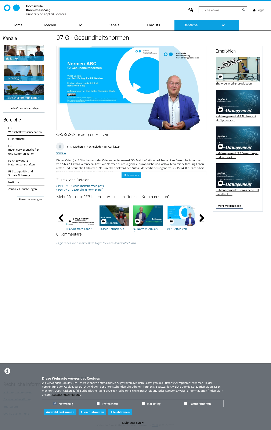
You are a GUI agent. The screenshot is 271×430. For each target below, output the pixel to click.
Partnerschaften (200, 404)
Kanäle (114, 25)
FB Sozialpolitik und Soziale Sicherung (20, 173)
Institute (13, 182)
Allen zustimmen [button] (92, 412)
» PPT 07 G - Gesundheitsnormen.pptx (80, 186)
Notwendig (66, 404)
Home (17, 25)
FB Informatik (16, 139)
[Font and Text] (191, 10)
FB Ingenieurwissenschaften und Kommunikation (24, 149)
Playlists (153, 25)
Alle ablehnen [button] (120, 412)
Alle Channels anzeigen (25, 108)
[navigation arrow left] (61, 218)
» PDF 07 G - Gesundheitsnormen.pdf (79, 189)
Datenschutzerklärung (66, 395)
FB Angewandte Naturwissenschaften (21, 162)
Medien (50, 25)
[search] (219, 9)
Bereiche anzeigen (30, 199)
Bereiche (191, 25)
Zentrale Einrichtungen (22, 189)
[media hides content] (80, 25)
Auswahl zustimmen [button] (60, 412)
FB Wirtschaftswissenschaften (25, 130)
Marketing (153, 404)
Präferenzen (110, 404)
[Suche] (243, 9)
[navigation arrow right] (201, 218)
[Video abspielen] (131, 87)
